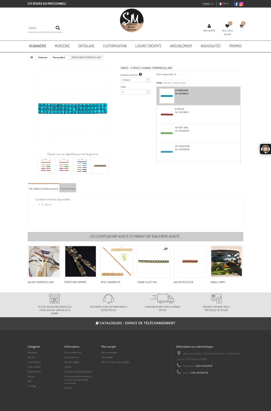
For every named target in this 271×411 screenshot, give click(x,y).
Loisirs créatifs (34, 366)
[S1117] (226, 261)
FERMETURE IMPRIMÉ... (76, 282)
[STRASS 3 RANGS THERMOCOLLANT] (46, 166)
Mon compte (209, 30)
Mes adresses (106, 357)
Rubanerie (32, 352)
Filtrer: (159, 82)
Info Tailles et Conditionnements (43, 188)
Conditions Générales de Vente (78, 371)
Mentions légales (72, 362)
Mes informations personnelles (115, 362)
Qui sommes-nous (73, 352)
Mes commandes (109, 352)
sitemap (68, 387)
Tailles (123, 86)
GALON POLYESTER (183, 282)
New (30, 381)
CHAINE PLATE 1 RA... (147, 282)
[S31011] (153, 261)
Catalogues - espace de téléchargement (137, 323)
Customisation (34, 362)
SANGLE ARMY (217, 282)
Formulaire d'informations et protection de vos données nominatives (78, 379)
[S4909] (190, 261)
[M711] (117, 261)
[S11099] (44, 261)
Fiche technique (67, 188)
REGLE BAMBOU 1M (110, 282)
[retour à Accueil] (31, 57)
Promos (31, 376)
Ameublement (34, 371)
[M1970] (80, 261)
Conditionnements (129, 74)
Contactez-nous (72, 357)
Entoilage (32, 385)
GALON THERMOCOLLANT (41, 282)
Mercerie (32, 357)
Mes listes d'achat (227, 32)
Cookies (68, 366)
